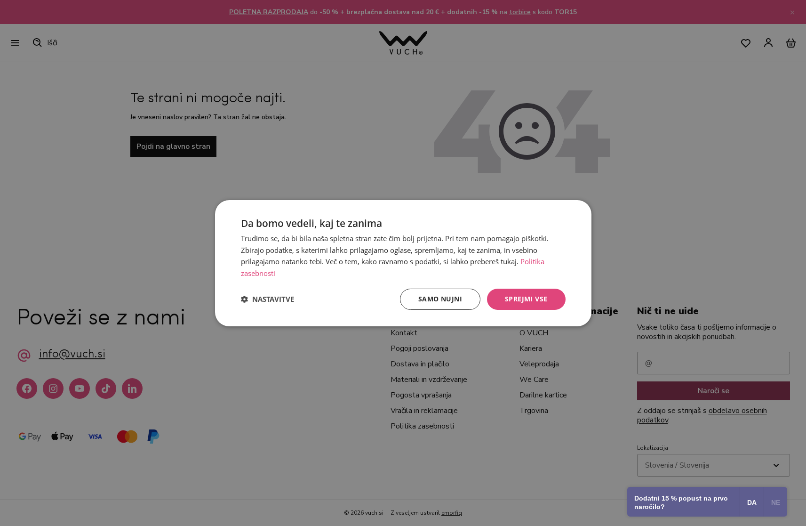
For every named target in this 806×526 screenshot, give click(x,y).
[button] (267, 299)
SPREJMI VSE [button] (526, 298)
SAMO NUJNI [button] (440, 298)
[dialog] (403, 263)
